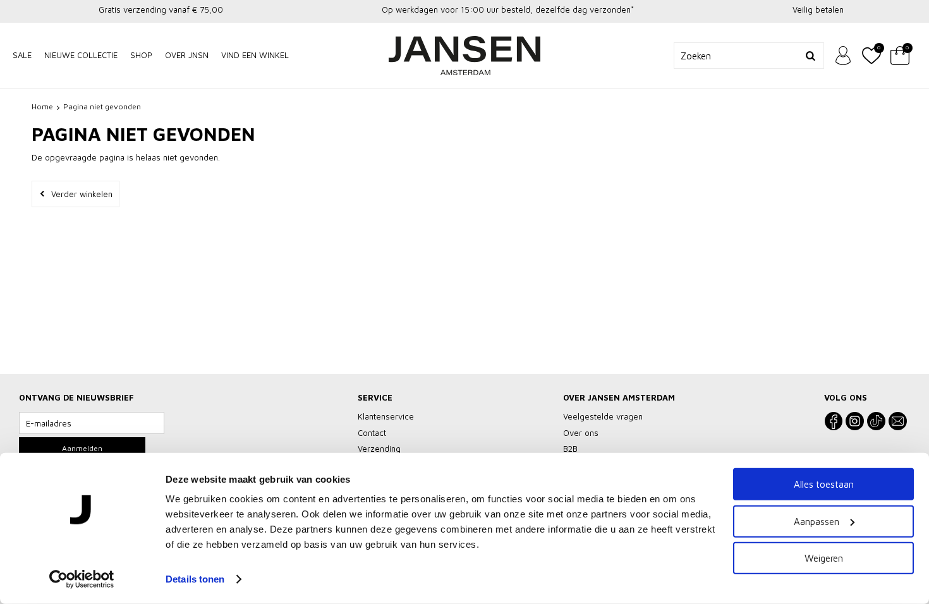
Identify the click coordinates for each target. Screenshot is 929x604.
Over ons (580, 433)
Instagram (855, 421)
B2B (570, 449)
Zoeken (810, 55)
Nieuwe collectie (81, 55)
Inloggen (843, 55)
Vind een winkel (255, 55)
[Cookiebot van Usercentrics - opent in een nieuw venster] (82, 579)
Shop (141, 55)
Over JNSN (187, 55)
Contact (372, 433)
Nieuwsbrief (898, 421)
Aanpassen (816, 521)
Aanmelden (82, 448)
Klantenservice (386, 416)
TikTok (876, 421)
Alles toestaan (824, 484)
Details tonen (195, 579)
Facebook (833, 421)
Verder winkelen (81, 194)
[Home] (464, 55)
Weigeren (824, 558)
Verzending (379, 449)
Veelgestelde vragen (603, 416)
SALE (22, 55)
